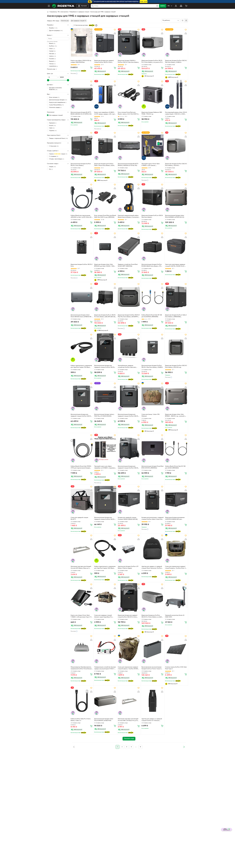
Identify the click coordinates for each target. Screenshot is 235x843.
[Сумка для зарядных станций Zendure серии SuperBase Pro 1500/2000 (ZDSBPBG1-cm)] (105, 597)
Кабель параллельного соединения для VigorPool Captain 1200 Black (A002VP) (104, 567)
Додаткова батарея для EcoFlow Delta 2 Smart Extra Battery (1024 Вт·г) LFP (104, 164)
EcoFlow (53, 46)
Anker (52, 48)
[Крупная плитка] (182, 20)
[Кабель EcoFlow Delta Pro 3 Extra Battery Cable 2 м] (82, 701)
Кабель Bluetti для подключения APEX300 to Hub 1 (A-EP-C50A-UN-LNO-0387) (81, 216)
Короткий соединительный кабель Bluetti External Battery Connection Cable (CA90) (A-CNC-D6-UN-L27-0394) (128, 216)
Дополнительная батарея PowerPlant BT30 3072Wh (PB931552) (152, 467)
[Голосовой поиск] (157, 6)
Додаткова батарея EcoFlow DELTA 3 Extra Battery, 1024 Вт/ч (176, 164)
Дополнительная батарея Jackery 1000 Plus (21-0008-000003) (104, 415)
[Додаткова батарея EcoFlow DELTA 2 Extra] (82, 246)
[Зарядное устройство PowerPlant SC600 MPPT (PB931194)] (129, 246)
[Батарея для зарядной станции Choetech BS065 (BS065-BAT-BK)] (129, 499)
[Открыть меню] (49, 6)
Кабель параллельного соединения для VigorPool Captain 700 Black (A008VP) (81, 366)
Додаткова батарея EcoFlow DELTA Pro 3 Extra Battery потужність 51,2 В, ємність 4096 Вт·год (152, 61)
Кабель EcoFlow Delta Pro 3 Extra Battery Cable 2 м (81, 719)
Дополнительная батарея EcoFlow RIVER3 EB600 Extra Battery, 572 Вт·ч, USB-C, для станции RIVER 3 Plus (152, 265)
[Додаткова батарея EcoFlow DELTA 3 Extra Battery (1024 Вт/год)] (176, 347)
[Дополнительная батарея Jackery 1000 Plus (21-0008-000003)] (105, 396)
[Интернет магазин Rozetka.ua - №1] (63, 6)
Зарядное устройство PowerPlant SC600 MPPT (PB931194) (128, 265)
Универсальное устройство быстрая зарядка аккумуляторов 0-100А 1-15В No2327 (105, 668)
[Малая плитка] (186, 20)
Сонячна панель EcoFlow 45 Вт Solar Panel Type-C (176, 668)
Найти (162, 6)
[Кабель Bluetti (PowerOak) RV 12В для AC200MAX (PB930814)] (153, 297)
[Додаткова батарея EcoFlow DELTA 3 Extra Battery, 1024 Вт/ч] (176, 145)
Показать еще (51, 69)
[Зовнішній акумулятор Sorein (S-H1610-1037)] (176, 597)
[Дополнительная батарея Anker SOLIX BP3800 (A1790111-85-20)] (176, 197)
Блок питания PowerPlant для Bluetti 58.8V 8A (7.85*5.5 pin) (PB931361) (105, 216)
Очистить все (65, 20)
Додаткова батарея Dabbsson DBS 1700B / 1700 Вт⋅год (152, 113)
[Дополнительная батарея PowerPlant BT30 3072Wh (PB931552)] (153, 448)
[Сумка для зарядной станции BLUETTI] (82, 499)
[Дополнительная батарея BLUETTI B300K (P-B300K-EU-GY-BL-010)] (129, 145)
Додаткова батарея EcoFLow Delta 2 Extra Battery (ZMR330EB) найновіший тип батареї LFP (176, 316)
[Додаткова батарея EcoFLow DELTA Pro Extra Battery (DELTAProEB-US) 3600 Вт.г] (105, 297)
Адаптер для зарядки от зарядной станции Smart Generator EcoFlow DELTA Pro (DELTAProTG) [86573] (152, 567)
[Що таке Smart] (96, 25)
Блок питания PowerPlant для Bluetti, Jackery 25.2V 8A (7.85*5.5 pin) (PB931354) (128, 113)
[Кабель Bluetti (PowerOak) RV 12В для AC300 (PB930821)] (176, 448)
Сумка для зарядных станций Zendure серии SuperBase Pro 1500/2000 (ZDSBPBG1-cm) (103, 616)
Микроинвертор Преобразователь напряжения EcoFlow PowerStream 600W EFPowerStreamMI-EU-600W (81, 668)
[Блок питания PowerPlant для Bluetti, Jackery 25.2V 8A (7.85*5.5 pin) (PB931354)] (129, 94)
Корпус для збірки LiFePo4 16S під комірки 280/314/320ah (81, 61)
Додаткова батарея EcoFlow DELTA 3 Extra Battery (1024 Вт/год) (176, 366)
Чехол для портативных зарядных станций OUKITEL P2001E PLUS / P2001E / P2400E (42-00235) (175, 265)
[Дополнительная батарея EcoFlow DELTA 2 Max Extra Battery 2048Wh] (153, 347)
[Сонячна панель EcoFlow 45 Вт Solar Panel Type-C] (176, 649)
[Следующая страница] (184, 747)
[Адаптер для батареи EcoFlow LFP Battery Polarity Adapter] (129, 548)
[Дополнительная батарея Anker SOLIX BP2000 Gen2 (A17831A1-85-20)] (82, 297)
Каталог (84, 6)
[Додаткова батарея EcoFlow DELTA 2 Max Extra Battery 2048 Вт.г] (176, 42)
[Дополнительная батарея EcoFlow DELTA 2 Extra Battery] (82, 145)
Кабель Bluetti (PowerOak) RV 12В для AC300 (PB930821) (175, 467)
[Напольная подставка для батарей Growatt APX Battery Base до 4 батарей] (82, 548)
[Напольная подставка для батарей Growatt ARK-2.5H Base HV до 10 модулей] (129, 701)
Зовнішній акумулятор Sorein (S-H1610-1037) (175, 616)
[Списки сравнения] (181, 6)
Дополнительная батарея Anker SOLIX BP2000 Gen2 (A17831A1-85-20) (81, 316)
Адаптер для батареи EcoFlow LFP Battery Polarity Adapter (128, 567)
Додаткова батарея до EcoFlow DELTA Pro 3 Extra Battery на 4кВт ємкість (152, 616)
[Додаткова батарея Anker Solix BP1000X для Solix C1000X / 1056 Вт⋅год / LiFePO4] (105, 246)
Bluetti (52, 43)
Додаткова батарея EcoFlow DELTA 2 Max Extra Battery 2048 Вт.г (176, 61)
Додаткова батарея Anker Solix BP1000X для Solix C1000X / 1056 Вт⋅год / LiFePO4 (104, 265)
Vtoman (52, 63)
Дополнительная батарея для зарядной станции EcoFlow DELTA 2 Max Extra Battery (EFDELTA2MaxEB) (81, 415)
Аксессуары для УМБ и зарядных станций (102, 11)
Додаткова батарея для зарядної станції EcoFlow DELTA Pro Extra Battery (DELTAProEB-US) (127, 616)
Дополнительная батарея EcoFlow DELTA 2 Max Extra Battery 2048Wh (152, 366)
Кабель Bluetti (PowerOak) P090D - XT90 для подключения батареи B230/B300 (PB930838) (81, 467)
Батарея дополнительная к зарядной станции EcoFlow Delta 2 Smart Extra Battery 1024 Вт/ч (152, 518)
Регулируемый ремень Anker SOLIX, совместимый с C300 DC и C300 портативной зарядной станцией (176, 113)
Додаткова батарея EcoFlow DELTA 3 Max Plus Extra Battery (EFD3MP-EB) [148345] (129, 316)
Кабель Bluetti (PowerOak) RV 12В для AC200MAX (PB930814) (152, 315)
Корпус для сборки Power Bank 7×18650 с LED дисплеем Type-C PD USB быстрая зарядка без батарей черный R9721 (81, 616)
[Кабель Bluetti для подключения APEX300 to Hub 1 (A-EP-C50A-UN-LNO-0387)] (82, 197)
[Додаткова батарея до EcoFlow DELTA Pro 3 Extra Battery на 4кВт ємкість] (153, 597)
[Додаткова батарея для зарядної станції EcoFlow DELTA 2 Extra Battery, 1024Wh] (105, 42)
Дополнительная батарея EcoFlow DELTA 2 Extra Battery (81, 164)
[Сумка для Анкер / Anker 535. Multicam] (153, 396)
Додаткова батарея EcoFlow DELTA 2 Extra (81, 265)
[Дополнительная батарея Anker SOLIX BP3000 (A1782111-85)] (105, 701)
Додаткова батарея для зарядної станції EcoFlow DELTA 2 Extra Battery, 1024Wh (104, 61)
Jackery (52, 56)
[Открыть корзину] (186, 6)
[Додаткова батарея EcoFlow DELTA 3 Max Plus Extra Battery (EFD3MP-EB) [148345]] (129, 297)
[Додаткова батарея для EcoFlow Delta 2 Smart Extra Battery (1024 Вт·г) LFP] (105, 145)
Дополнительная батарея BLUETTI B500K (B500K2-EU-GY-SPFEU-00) (81, 113)
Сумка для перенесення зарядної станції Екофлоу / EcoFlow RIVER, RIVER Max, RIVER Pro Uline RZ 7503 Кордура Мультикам (129, 668)
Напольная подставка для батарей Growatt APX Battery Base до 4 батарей (81, 567)
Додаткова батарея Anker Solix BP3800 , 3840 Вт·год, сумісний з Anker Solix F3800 (175, 415)
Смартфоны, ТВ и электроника (59, 11)
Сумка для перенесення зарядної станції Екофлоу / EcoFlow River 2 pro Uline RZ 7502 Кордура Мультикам (175, 567)
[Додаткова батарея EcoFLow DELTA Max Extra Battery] (153, 197)
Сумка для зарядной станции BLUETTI (79, 518)
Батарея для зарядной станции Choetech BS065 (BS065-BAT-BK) (128, 518)
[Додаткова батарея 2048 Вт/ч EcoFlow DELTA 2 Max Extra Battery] (129, 42)
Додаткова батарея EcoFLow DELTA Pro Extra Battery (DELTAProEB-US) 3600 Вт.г (104, 316)
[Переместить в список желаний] (91, 29)
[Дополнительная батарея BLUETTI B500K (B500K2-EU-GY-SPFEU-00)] (82, 94)
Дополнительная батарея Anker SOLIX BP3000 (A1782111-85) (103, 719)
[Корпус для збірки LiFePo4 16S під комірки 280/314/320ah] (82, 42)
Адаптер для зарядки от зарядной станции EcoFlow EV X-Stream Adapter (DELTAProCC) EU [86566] (152, 720)
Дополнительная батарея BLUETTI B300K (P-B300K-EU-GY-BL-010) (128, 164)
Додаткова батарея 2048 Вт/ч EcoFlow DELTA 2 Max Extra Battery (128, 61)
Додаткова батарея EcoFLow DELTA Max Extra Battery (152, 216)
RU (169, 6)
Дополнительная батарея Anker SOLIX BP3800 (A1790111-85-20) (174, 216)
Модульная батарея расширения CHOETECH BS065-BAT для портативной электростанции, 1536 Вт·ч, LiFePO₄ (175, 518)
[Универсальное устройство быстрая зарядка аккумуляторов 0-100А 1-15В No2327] (105, 649)
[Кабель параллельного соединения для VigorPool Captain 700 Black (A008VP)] (82, 347)
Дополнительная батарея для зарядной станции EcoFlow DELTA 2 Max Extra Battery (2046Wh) (128, 415)
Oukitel (52, 51)
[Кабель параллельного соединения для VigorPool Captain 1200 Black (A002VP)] (105, 548)
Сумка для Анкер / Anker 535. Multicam (151, 415)
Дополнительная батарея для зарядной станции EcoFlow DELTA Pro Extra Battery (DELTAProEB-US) (104, 366)
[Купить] (91, 67)
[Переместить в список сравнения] (91, 33)
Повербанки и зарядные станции (79, 11)
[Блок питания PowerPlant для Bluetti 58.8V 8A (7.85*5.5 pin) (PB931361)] (105, 197)
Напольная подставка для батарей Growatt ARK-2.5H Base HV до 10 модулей (128, 720)
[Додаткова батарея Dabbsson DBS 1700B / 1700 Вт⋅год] (153, 94)
